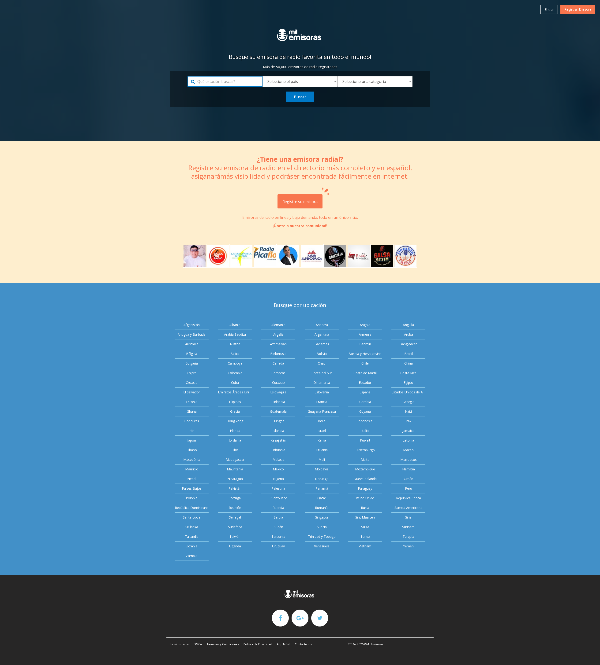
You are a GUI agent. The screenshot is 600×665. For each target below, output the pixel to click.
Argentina (322, 334)
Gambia (365, 402)
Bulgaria (191, 363)
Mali (322, 459)
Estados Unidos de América (408, 392)
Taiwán (234, 536)
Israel (322, 430)
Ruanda (278, 507)
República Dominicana (192, 507)
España (365, 392)
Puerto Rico (278, 498)
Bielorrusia (278, 353)
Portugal (235, 498)
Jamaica (408, 430)
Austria (235, 344)
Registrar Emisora (577, 9)
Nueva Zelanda (365, 479)
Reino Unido (365, 498)
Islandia (278, 430)
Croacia (191, 382)
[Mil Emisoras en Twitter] (320, 617)
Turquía (408, 536)
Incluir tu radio (179, 644)
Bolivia (322, 353)
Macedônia (191, 459)
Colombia (235, 373)
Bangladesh (408, 344)
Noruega (321, 479)
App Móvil (283, 644)
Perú (408, 488)
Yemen (408, 546)
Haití (408, 411)
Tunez (365, 536)
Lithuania (278, 450)
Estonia (191, 402)
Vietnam (365, 546)
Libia (235, 450)
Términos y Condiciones (223, 644)
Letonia (408, 440)
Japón (191, 440)
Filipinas (235, 402)
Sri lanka (191, 527)
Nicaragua (235, 479)
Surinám (408, 527)
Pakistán (235, 488)
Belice (235, 353)
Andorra (322, 325)
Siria (408, 517)
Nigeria (278, 479)
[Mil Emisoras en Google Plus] (300, 617)
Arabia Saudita (235, 334)
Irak (408, 421)
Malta (365, 459)
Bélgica (191, 353)
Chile (365, 363)
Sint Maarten (365, 517)
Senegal (235, 517)
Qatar (321, 498)
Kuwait (365, 440)
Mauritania (235, 469)
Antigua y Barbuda (192, 334)
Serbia (278, 517)
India (321, 421)
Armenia (365, 334)
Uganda (235, 546)
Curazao (278, 382)
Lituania (322, 450)
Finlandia (278, 402)
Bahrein (365, 344)
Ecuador (365, 382)
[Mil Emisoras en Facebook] (280, 617)
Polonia (191, 498)
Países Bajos (192, 488)
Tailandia (192, 536)
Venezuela (322, 546)
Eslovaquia (278, 392)
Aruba (408, 334)
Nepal (191, 479)
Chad (322, 363)
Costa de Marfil (365, 373)
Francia (321, 402)
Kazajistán (278, 440)
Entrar (549, 9)
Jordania (235, 440)
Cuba (235, 382)
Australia (191, 344)
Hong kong (235, 421)
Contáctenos (303, 644)
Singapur (321, 517)
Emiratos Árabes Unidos (235, 392)
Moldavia (322, 469)
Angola (365, 325)
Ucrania (191, 546)
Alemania (278, 325)
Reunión (235, 507)
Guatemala (278, 411)
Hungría (278, 421)
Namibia (408, 469)
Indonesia (365, 421)
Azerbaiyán (278, 344)
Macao (408, 450)
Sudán (278, 527)
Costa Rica (408, 373)
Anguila (408, 325)
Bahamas (322, 344)
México (278, 469)
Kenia (322, 440)
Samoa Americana (408, 507)
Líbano (192, 450)
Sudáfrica (235, 527)
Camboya (235, 363)
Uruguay (278, 546)
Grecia (235, 411)
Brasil (408, 353)
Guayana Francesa (322, 411)
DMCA (198, 644)
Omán (408, 479)
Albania (234, 325)
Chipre (191, 373)
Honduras (191, 421)
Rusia (365, 507)
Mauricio (191, 469)
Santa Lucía (191, 517)
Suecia (322, 527)
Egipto (408, 382)
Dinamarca (321, 382)
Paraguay (365, 488)
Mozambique (365, 469)
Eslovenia (322, 392)
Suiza (365, 527)
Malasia (278, 459)
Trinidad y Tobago (322, 536)
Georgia (408, 402)
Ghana (192, 411)
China (408, 363)
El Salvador (191, 392)
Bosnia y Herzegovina (365, 353)
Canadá (278, 363)
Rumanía (321, 507)
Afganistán (192, 325)
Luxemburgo (365, 450)
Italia (365, 430)
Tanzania (278, 536)
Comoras (278, 373)
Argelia (278, 334)
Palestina (278, 488)
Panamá (321, 488)
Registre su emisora (300, 201)
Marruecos (408, 459)
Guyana (365, 411)
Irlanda (235, 430)
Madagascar (235, 459)
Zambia (191, 556)
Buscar (300, 97)
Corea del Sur (321, 373)
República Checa (408, 498)
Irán (192, 430)
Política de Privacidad (258, 644)
